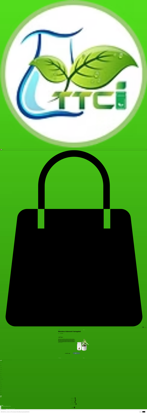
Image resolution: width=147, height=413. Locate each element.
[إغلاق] (146, 411)
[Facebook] (73, 408)
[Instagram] (73, 407)
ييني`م (144, 411)
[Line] (73, 410)
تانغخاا (140, 411)
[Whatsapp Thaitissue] (73, 406)
